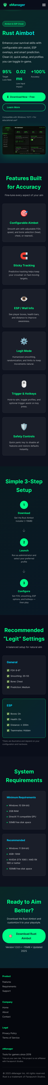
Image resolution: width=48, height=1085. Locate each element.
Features (6, 982)
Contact (6, 1016)
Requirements (9, 986)
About (5, 1012)
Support (6, 991)
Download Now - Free (21, 97)
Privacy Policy (9, 1033)
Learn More (13, 107)
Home (5, 1007)
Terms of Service (10, 1037)
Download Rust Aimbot (22, 936)
